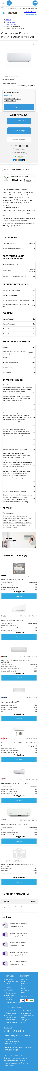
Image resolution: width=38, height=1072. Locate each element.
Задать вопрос (19, 107)
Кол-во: (15, 145)
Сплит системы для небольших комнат (15, 516)
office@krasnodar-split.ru (12, 99)
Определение (12, 8)
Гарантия (24, 984)
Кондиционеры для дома (11, 518)
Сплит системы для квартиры (12, 525)
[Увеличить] (19, 58)
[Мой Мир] (20, 160)
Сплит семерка (12, 520)
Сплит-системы (11, 1013)
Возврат (24, 988)
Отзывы (24, 986)
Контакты (34, 8)
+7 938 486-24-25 (10, 101)
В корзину (20, 121)
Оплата (23, 981)
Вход (19, 8)
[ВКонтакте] (14, 160)
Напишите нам (11, 993)
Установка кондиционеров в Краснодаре (11, 539)
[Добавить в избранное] (33, 44)
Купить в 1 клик (20, 139)
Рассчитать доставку (20, 153)
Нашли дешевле (20, 149)
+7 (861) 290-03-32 (30, 12)
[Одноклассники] (17, 160)
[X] (23, 160)
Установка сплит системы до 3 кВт (22, 176)
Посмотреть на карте (11, 1050)
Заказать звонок (31, 14)
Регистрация (26, 8)
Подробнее (19, 596)
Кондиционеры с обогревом (23, 523)
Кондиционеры (11, 1011)
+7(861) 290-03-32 (14, 1030)
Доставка (24, 979)
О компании (10, 979)
